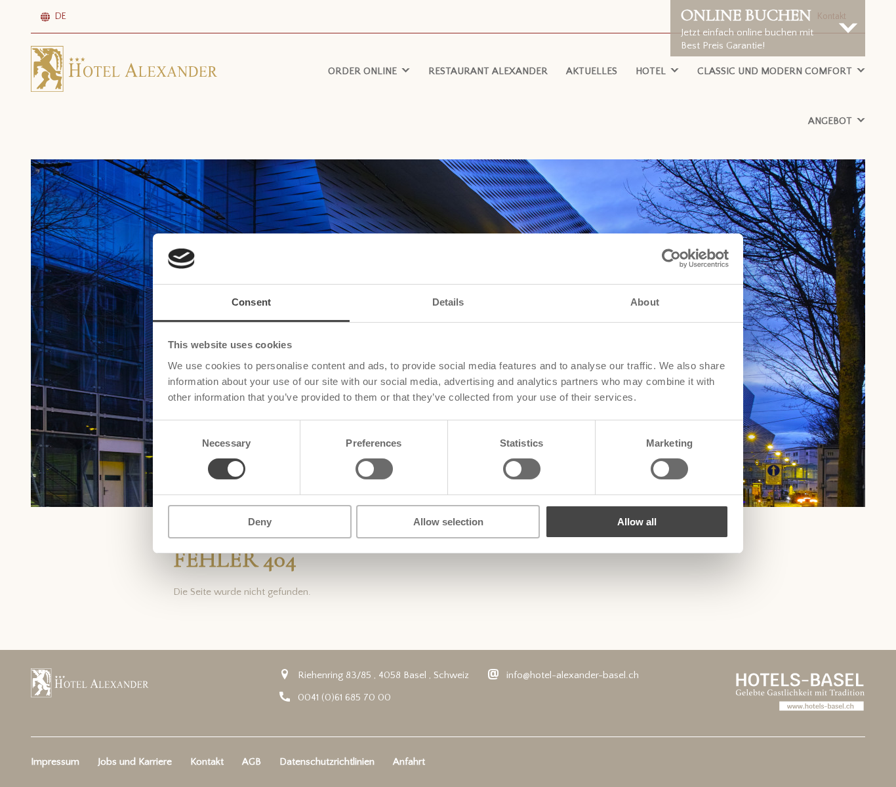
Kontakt (207, 761)
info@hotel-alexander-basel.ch (572, 675)
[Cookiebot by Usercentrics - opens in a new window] (671, 258)
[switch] (374, 468)
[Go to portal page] (800, 691)
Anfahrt (409, 761)
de (60, 16)
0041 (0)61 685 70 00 (344, 697)
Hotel (651, 71)
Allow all (637, 521)
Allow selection (448, 521)
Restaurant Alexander (488, 71)
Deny (260, 521)
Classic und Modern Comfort (774, 71)
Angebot (830, 121)
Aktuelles (591, 71)
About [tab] (644, 302)
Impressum (55, 761)
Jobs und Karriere (135, 761)
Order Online (362, 71)
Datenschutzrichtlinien (327, 761)
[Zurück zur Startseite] (124, 69)
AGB (251, 761)
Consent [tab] (251, 302)
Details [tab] (448, 302)
